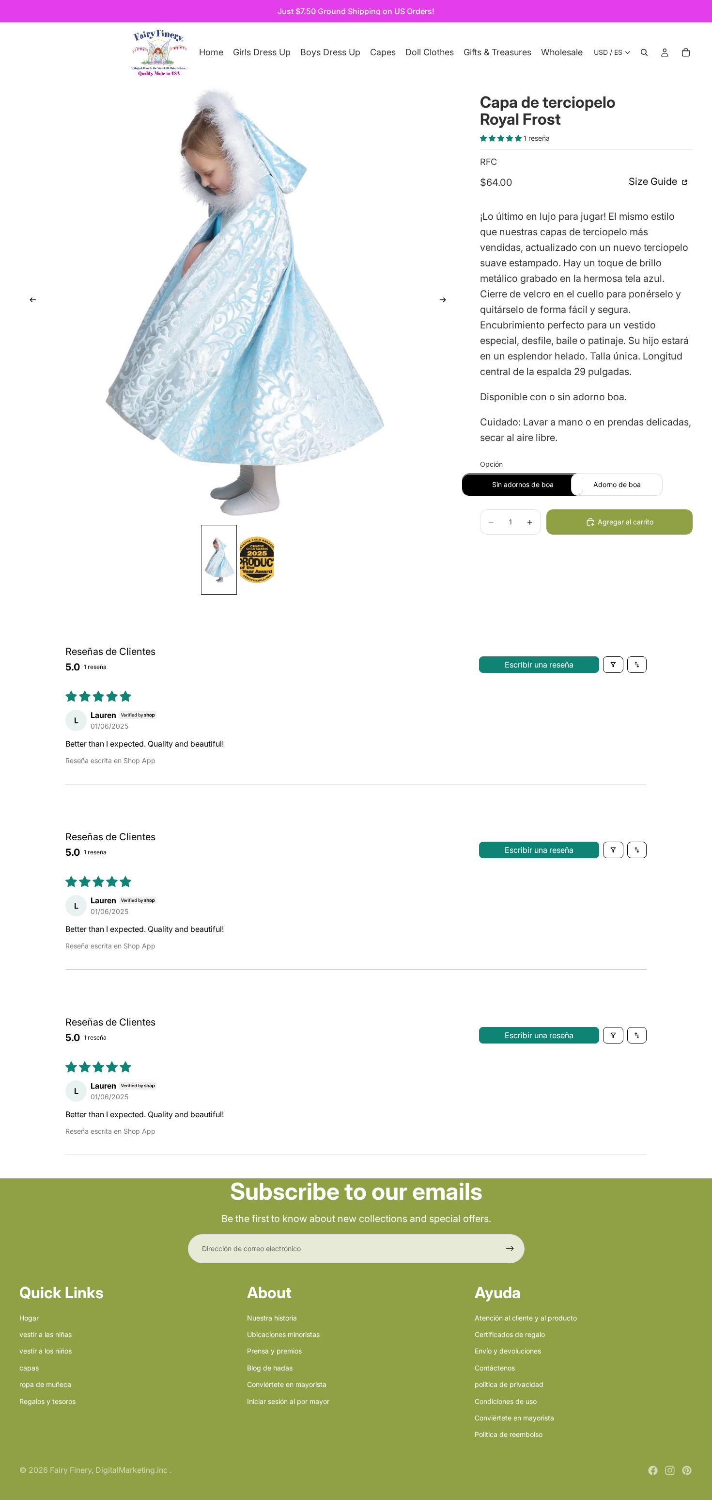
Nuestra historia (272, 1317)
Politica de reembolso (508, 1434)
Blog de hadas (270, 1367)
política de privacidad (509, 1384)
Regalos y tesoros (47, 1401)
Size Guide (654, 182)
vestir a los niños (45, 1351)
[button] (502, 138)
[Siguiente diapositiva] (446, 301)
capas (29, 1367)
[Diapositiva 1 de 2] (219, 560)
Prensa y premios (274, 1351)
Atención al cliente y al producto (526, 1317)
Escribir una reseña (539, 664)
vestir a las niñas (45, 1334)
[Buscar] (644, 52)
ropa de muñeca (45, 1384)
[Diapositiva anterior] (30, 301)
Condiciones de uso (506, 1401)
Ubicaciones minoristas (283, 1334)
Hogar (29, 1317)
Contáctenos (495, 1367)
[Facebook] (653, 1470)
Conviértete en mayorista (286, 1384)
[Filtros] (613, 664)
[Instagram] (670, 1470)
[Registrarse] (510, 1249)
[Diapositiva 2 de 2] (257, 560)
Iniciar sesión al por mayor (288, 1401)
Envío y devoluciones (508, 1351)
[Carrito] (686, 52)
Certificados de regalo (510, 1334)
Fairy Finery (71, 1470)
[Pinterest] (687, 1470)
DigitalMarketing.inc (132, 1470)
